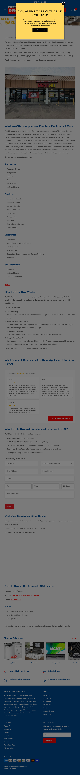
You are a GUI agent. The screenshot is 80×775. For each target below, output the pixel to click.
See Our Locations (40, 30)
